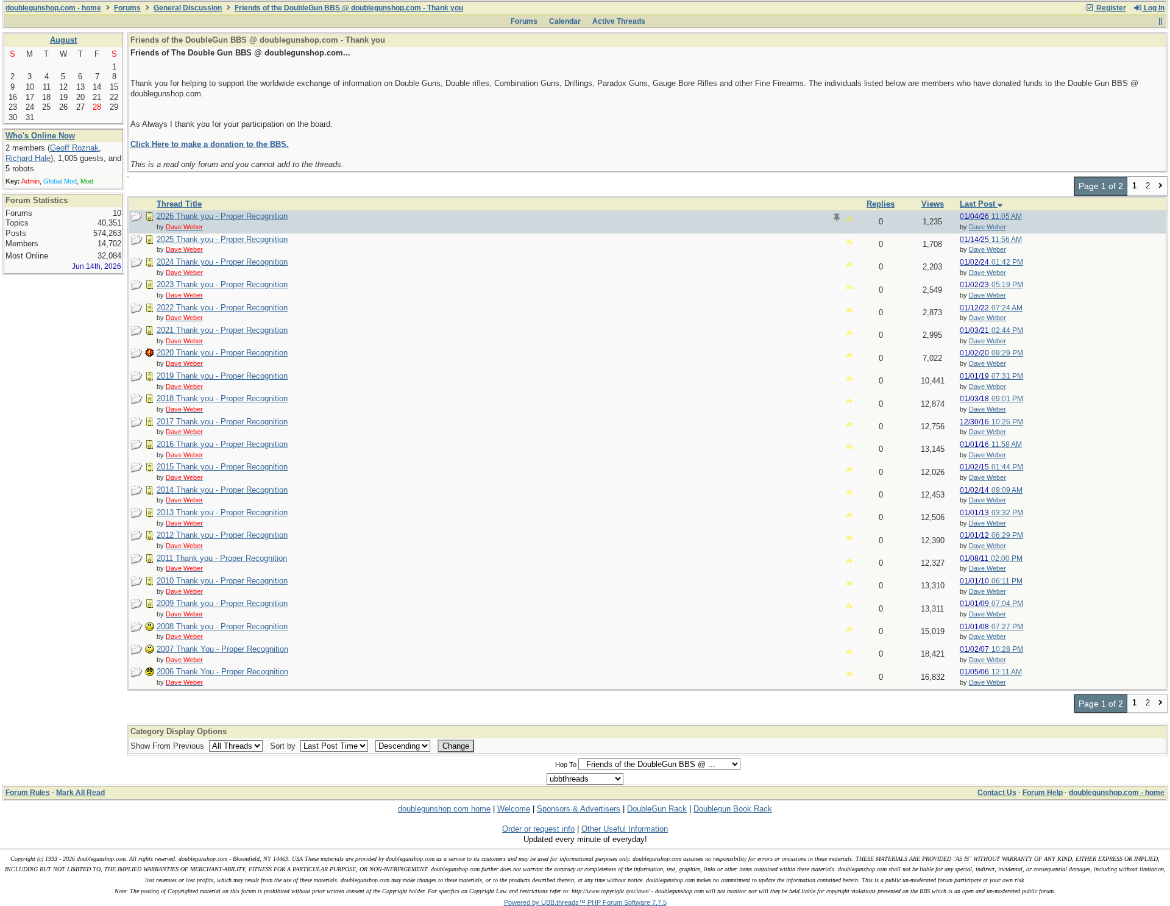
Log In (1153, 8)
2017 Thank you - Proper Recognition (222, 421)
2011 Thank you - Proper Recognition (222, 558)
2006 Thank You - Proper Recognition (222, 671)
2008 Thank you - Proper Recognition (222, 626)
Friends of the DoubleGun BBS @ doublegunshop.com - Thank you (349, 8)
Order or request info (538, 828)
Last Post (979, 204)
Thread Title (179, 204)
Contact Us (996, 792)
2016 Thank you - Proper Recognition (222, 444)
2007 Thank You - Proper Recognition (222, 649)
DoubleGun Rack (657, 808)
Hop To (565, 764)
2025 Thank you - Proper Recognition (222, 239)
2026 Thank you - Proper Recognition (222, 216)
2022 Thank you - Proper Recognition (222, 307)
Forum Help (1043, 792)
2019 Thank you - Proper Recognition (222, 375)
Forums (127, 8)
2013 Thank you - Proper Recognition (222, 512)
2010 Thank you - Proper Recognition (222, 580)
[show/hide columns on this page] (1160, 21)
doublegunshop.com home (444, 808)
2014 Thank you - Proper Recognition (222, 489)
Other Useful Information (624, 828)
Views (932, 204)
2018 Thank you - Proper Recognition (222, 398)
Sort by (284, 746)
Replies (881, 204)
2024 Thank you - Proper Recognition (222, 261)
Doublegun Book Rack (732, 808)
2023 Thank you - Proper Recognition (222, 284)
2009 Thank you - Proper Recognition (222, 603)
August (63, 40)
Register (1110, 8)
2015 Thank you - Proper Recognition (222, 466)
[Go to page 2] (1160, 186)
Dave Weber (987, 226)
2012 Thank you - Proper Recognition (222, 535)
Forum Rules (27, 792)
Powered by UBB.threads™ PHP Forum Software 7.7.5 (585, 902)
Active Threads (618, 21)
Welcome (513, 808)
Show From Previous (168, 746)
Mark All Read (80, 792)
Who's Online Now (40, 135)
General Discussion (188, 8)
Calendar (565, 21)
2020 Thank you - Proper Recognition (222, 352)
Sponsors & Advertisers (578, 808)
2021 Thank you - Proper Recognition (222, 330)
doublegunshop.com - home (53, 8)
